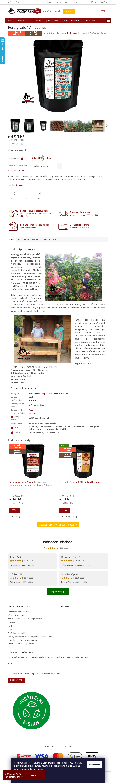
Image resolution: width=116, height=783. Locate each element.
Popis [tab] (11, 239)
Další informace (35, 769)
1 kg (75, 516)
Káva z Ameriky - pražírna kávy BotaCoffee (48, 393)
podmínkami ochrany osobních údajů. (48, 673)
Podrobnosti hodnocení (77, 33)
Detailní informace (15, 185)
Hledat (68, 11)
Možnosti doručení (16, 171)
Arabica (32, 400)
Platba (10, 626)
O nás (10, 629)
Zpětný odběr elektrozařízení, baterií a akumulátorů (30, 636)
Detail (15, 510)
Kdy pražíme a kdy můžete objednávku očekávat (28, 618)
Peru (31, 410)
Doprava (11, 622)
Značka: (98, 33)
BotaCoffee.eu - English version (58, 746)
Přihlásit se (16, 680)
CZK (92, 2)
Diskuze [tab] (35, 239)
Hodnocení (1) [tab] (23, 239)
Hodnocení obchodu (58, 541)
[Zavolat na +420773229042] (12, 2)
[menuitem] (10, 20)
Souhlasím (94, 764)
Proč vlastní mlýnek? (16, 633)
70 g (11, 516)
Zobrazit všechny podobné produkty (58, 525)
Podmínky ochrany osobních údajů (22, 640)
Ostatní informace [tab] (48, 239)
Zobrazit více (58, 592)
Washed (32, 413)
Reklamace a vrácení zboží (55, 2)
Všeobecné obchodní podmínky (21, 643)
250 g (18, 516)
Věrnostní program (16, 615)
